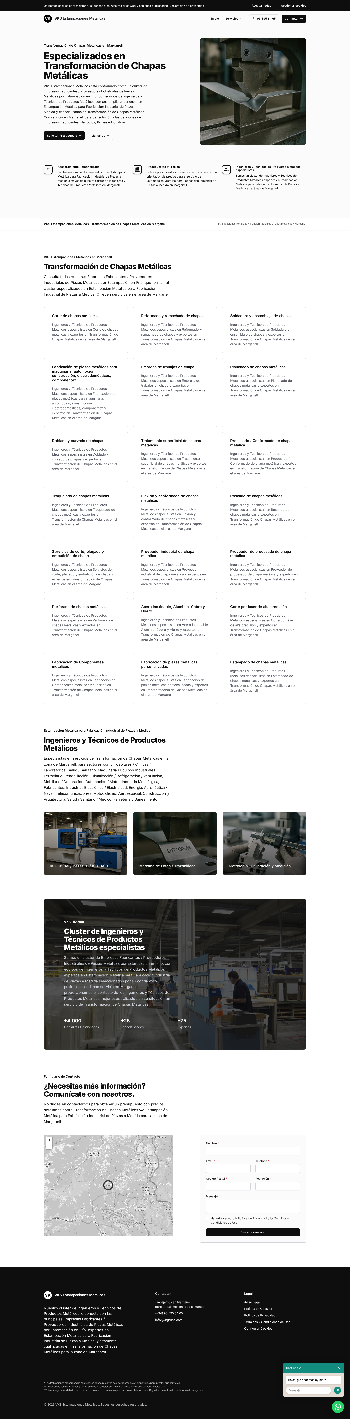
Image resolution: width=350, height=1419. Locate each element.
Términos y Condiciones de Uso (267, 1322)
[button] (108, 1185)
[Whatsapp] (338, 1407)
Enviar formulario (253, 1232)
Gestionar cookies (293, 5)
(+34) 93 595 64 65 (169, 1313)
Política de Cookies (258, 1309)
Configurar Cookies (258, 1328)
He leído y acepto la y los (250, 1220)
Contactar (292, 18)
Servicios (231, 18)
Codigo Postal (216, 1178)
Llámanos (98, 135)
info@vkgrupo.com (168, 1320)
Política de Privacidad (252, 1218)
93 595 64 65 (266, 18)
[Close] (339, 1368)
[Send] (337, 1390)
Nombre (212, 1143)
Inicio (215, 18)
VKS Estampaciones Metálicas (79, 18)
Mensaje (213, 1196)
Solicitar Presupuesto (62, 135)
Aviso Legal (252, 1302)
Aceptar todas (261, 5)
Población (263, 1178)
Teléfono (262, 1161)
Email (211, 1161)
